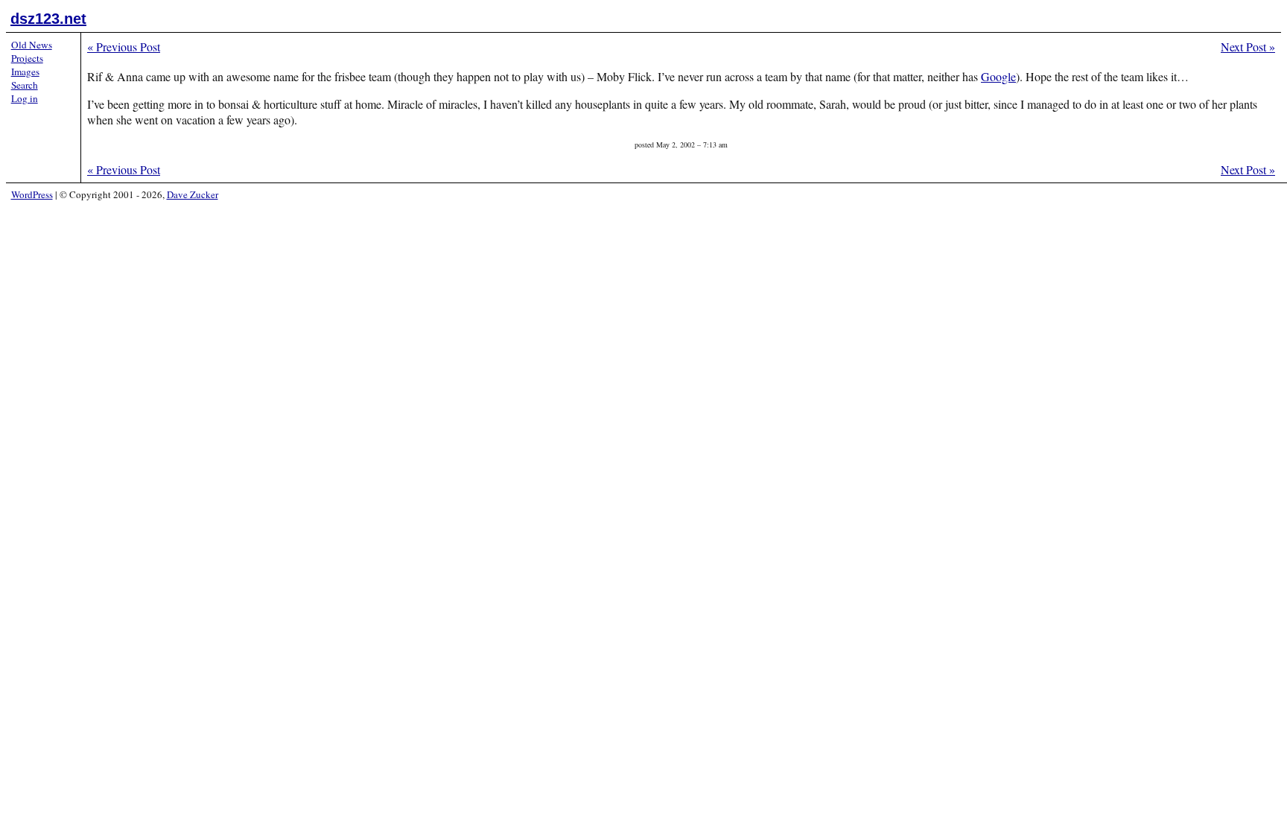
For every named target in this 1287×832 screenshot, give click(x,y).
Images (25, 71)
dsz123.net (48, 18)
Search (24, 85)
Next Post (1248, 46)
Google (998, 76)
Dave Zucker (192, 194)
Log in (24, 98)
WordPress (32, 194)
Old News (31, 44)
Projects (27, 58)
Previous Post (123, 46)
